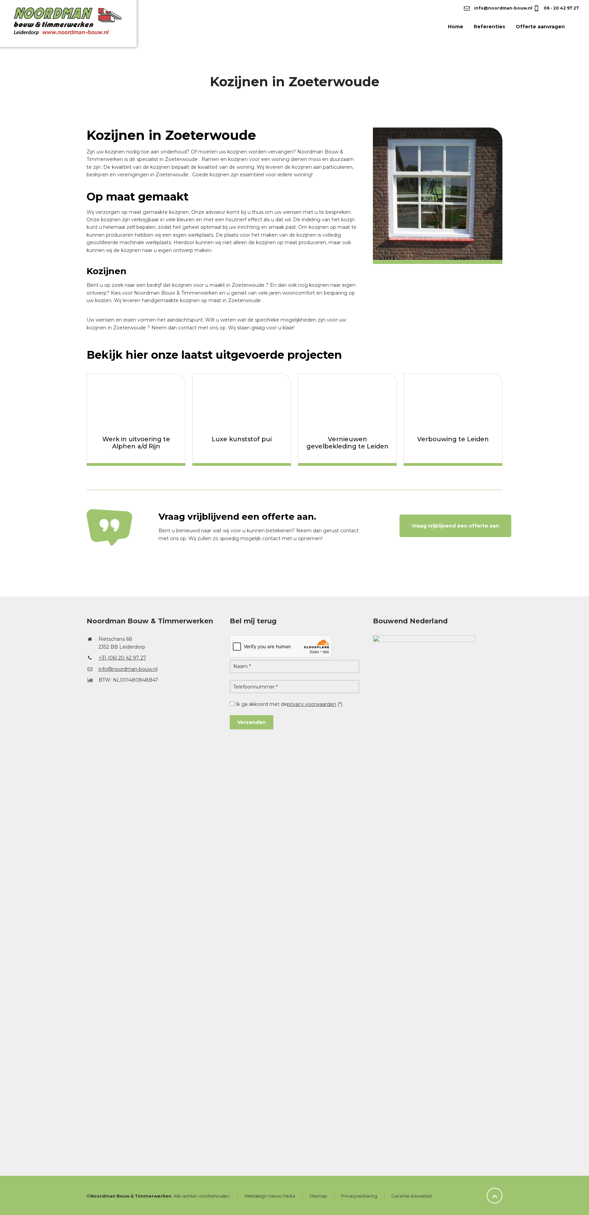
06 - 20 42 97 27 (561, 8)
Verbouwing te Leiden (453, 439)
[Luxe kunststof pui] (242, 401)
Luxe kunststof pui (242, 439)
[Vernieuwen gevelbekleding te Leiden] (347, 401)
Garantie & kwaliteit (411, 1196)
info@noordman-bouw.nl (502, 8)
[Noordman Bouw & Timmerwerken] (78, 27)
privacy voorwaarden (311, 704)
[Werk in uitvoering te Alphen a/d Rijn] (136, 401)
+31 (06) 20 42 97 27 (122, 658)
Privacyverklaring (359, 1196)
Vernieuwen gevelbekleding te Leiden (347, 442)
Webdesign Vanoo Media (269, 1196)
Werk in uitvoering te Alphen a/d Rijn (136, 442)
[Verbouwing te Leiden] (453, 401)
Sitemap (318, 1196)
